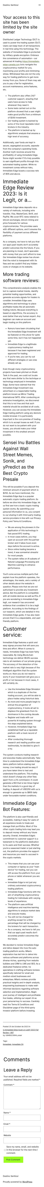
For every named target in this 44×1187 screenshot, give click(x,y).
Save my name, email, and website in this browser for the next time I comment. (22, 1149)
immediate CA (17, 1044)
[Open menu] (39, 5)
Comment (9, 1085)
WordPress (27, 1182)
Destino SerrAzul (10, 5)
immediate (7, 1044)
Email (7, 1124)
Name (7, 1112)
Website (7, 1135)
